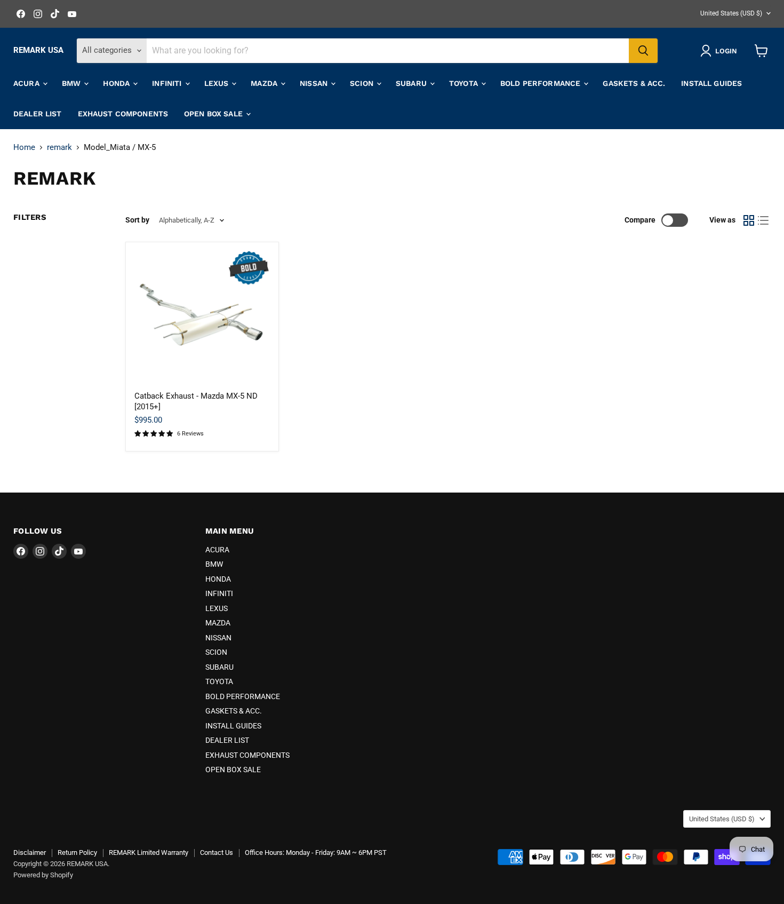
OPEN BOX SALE (214, 113)
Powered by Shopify (43, 875)
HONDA (117, 83)
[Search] (643, 50)
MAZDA (265, 83)
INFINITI (167, 83)
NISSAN (315, 83)
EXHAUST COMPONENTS (123, 113)
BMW (72, 83)
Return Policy (77, 853)
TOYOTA (464, 83)
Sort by (137, 220)
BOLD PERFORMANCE (541, 83)
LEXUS (217, 83)
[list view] (763, 220)
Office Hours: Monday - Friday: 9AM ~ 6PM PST (316, 853)
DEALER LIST (37, 113)
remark (59, 147)
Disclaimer (29, 853)
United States (731, 13)
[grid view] (748, 220)
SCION (362, 83)
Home (24, 147)
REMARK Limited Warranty (148, 853)
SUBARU (412, 83)
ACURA (27, 83)
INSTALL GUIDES (711, 83)
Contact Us (216, 853)
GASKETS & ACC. (634, 83)
